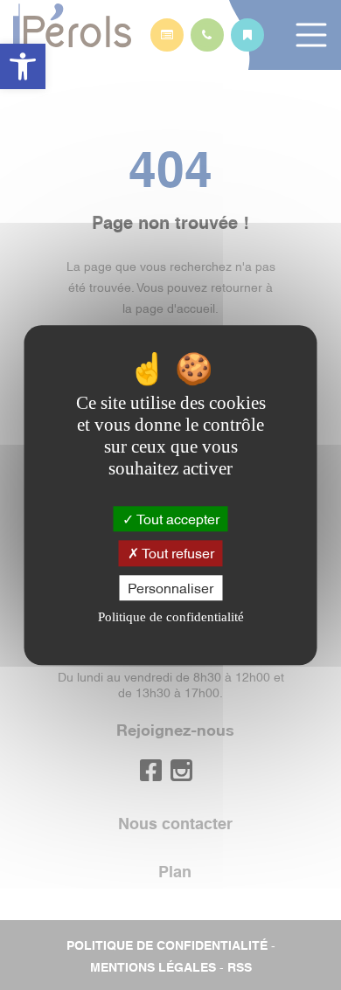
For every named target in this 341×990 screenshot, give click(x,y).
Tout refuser (176, 553)
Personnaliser (170, 587)
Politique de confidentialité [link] (171, 617)
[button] (22, 66)
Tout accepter (176, 519)
